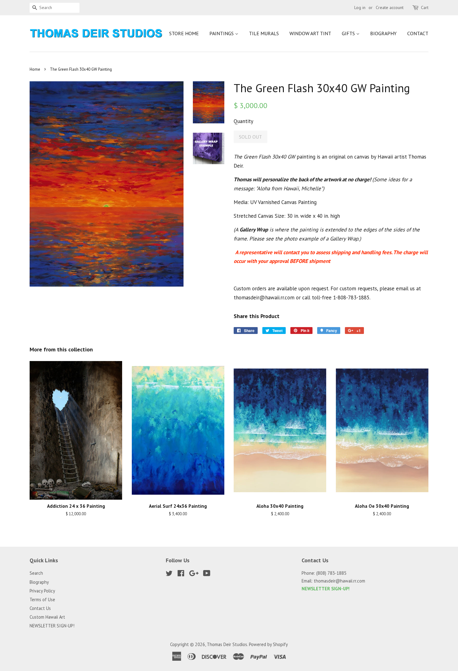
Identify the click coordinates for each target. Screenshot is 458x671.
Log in (359, 7)
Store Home (184, 33)
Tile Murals (264, 33)
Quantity (243, 121)
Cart (424, 7)
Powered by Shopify (268, 644)
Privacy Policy (42, 591)
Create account (389, 7)
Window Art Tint (310, 33)
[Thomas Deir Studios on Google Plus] (193, 574)
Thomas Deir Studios (227, 644)
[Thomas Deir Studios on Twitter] (169, 574)
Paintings (222, 33)
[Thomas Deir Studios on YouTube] (206, 574)
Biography (383, 33)
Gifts (349, 33)
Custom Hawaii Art (47, 617)
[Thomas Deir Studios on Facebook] (180, 574)
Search (36, 573)
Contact (417, 33)
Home (35, 69)
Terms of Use (42, 599)
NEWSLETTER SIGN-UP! (52, 626)
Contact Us (40, 608)
